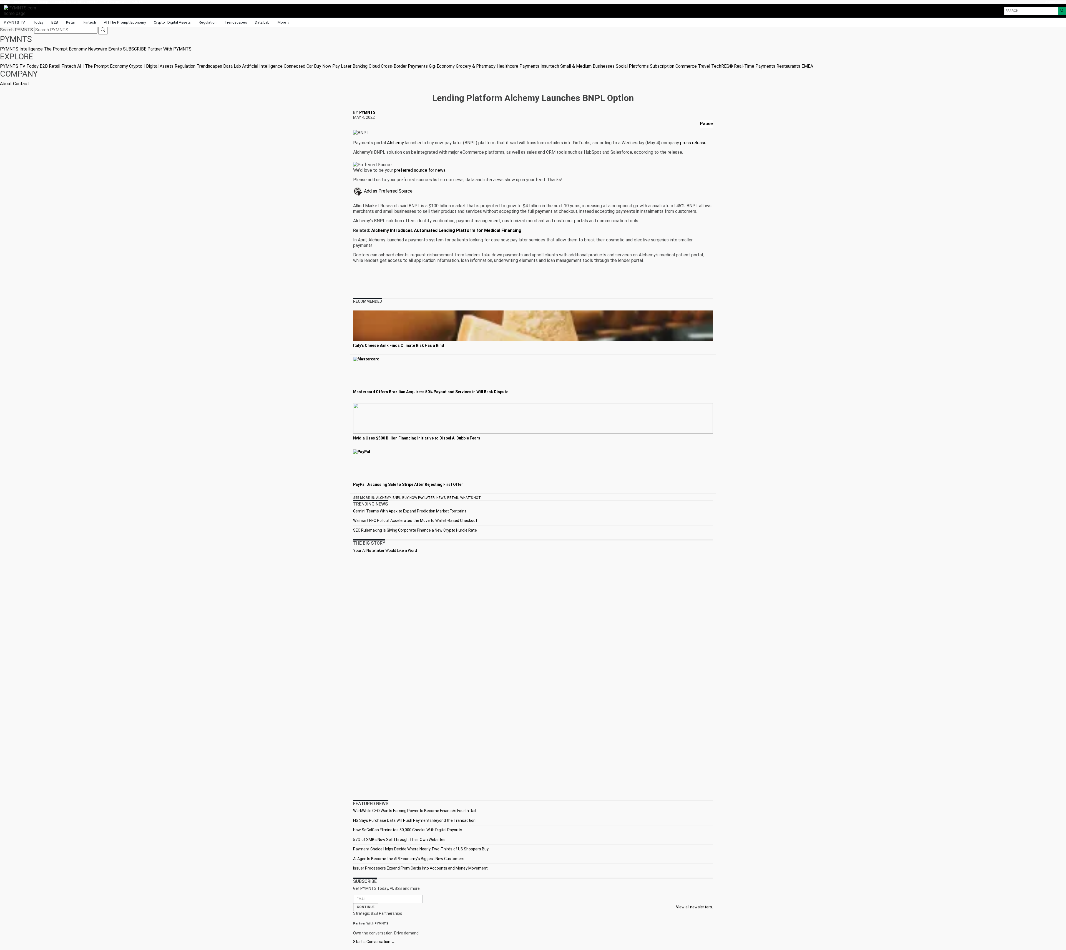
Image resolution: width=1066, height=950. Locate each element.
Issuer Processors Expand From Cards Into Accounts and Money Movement (420, 868)
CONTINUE (365, 907)
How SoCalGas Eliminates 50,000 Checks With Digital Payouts (407, 830)
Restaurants (788, 66)
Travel (704, 66)
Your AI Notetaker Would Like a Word (385, 550)
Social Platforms (632, 66)
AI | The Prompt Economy (125, 22)
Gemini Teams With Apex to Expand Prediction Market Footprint (409, 511)
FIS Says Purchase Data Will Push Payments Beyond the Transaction (414, 820)
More (282, 22)
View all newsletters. (694, 907)
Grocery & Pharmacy (476, 66)
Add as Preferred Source (388, 191)
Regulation (208, 22)
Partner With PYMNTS (126, 2)
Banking (360, 66)
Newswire (73, 2)
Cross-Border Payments (404, 66)
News (441, 498)
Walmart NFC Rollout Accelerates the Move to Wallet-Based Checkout (415, 520)
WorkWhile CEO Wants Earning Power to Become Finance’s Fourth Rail (414, 810)
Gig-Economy (442, 66)
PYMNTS (367, 112)
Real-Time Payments (754, 66)
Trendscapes (236, 22)
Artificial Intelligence (262, 66)
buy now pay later (418, 498)
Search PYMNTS (16, 29)
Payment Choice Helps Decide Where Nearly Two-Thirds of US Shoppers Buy (421, 849)
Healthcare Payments (518, 66)
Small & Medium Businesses (587, 66)
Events (87, 2)
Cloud (374, 66)
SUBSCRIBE (101, 2)
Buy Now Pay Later (332, 66)
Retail (71, 22)
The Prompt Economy (47, 2)
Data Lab (262, 22)
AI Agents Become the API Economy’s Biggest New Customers (408, 858)
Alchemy (395, 142)
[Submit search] (103, 30)
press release (693, 142)
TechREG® (722, 66)
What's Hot (470, 498)
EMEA (807, 66)
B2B (54, 22)
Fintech (90, 22)
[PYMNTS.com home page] (22, 10)
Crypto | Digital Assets (172, 22)
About (1049, 2)
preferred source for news (420, 170)
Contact (1060, 2)
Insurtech (549, 66)
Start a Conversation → (374, 941)
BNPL (397, 498)
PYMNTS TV (14, 22)
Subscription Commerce (673, 66)
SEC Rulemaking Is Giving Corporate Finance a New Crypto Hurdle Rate (415, 530)
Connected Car (298, 66)
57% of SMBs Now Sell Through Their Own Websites (399, 839)
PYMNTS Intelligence (15, 2)
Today (38, 22)
